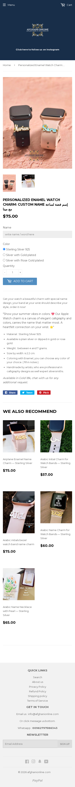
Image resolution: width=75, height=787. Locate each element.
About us (37, 681)
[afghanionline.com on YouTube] (46, 762)
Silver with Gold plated (20, 255)
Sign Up (65, 743)
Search (37, 677)
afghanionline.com (39, 772)
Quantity (9, 266)
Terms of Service (37, 700)
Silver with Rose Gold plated (24, 260)
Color (6, 244)
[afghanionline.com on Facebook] (27, 762)
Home (7, 65)
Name (7, 227)
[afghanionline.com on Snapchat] (40, 762)
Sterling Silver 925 (17, 249)
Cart (69, 4)
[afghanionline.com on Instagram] (33, 762)
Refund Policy (37, 691)
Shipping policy (37, 696)
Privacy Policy (37, 686)
